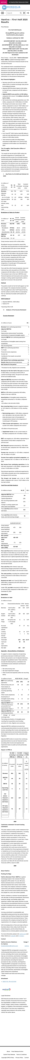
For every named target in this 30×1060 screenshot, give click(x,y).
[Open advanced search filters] (24, 13)
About (8, 1051)
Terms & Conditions (21, 1054)
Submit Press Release (9, 1054)
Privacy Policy (19, 1057)
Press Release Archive (17, 1051)
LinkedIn (13, 936)
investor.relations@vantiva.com (9, 946)
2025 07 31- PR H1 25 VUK (9, 981)
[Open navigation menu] (2, 13)
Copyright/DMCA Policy (7, 1057)
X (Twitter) (21, 936)
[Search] (20, 13)
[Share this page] (28, 13)
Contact (26, 1057)
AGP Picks (3, 2)
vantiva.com (22, 934)
